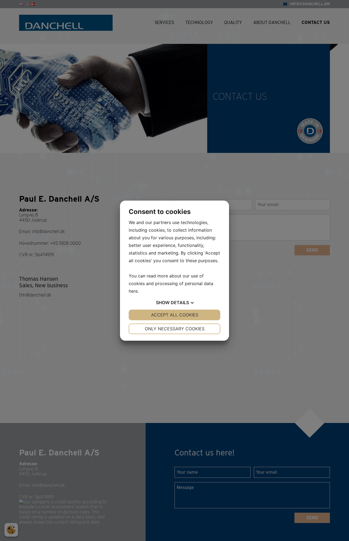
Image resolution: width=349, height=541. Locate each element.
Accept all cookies (174, 315)
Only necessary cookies (174, 328)
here (133, 291)
